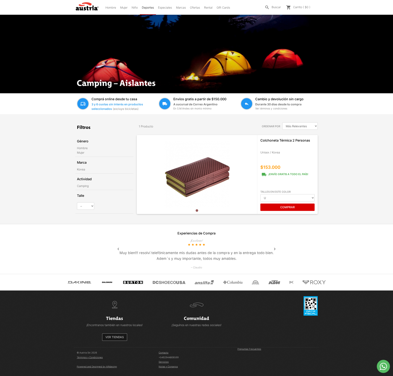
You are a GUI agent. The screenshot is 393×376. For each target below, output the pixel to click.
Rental (208, 7)
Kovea (81, 169)
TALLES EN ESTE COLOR (275, 191)
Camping (83, 186)
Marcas (181, 7)
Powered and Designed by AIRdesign (97, 366)
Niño (135, 7)
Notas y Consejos (168, 366)
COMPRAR (287, 207)
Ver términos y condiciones (271, 108)
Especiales (165, 7)
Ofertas (195, 7)
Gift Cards (223, 7)
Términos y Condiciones (90, 357)
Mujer (124, 7)
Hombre (110, 7)
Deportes (148, 7)
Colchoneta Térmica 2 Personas (285, 140)
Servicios (164, 361)
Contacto (163, 352)
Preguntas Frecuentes (249, 349)
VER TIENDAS (114, 337)
